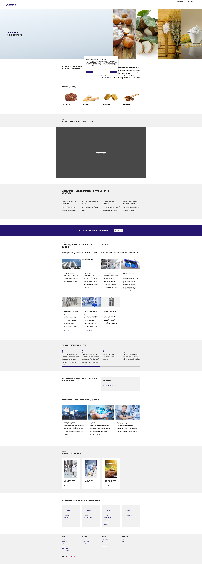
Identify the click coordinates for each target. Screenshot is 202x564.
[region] (101, 65)
